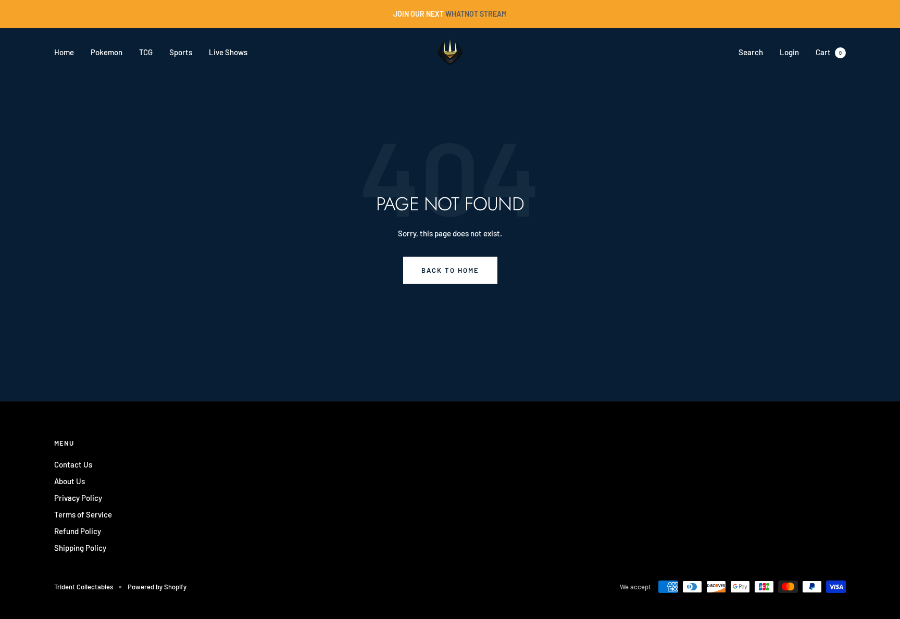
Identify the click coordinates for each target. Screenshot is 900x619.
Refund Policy (77, 531)
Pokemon (106, 52)
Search (751, 52)
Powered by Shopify (157, 587)
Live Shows (228, 52)
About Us (69, 481)
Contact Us (73, 464)
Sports (180, 52)
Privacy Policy (78, 497)
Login (789, 52)
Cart (829, 52)
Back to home (450, 270)
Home (64, 52)
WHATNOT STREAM (476, 13)
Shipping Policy (80, 547)
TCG (146, 52)
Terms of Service (83, 514)
